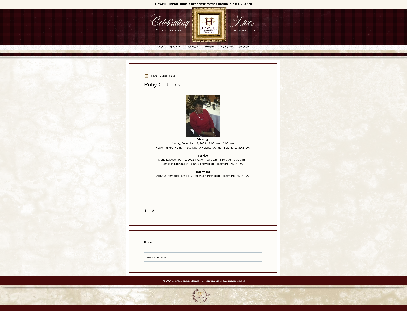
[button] (192, 47)
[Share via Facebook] (145, 210)
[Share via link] (153, 210)
